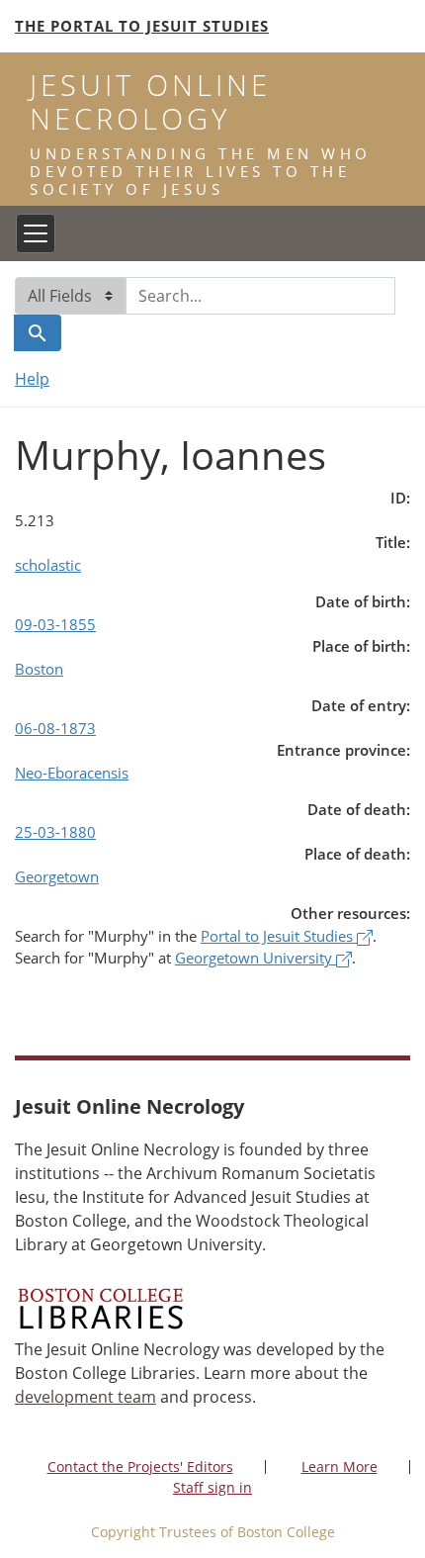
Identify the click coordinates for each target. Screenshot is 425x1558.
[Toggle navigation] (35, 233)
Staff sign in (212, 1487)
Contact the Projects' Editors (140, 1466)
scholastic (48, 565)
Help (32, 379)
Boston (39, 669)
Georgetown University (255, 957)
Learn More (339, 1466)
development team (85, 1397)
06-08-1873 (55, 728)
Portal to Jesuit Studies (279, 936)
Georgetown (57, 876)
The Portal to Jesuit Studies (142, 26)
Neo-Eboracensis (71, 772)
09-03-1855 (55, 624)
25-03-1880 (55, 832)
